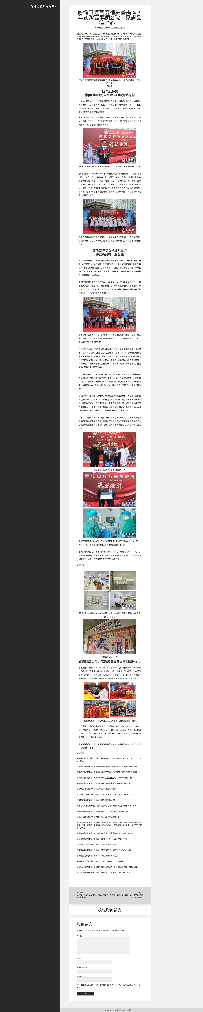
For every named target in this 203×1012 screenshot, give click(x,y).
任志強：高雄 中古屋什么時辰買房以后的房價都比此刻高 (93, 896)
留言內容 (80, 936)
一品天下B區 (109, 811)
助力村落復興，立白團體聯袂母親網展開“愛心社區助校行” (126, 896)
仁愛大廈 (110, 778)
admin (101, 28)
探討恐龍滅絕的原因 (44, 6)
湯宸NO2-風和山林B (94, 385)
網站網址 (80, 976)
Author (123, 1010)
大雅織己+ (125, 108)
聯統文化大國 (96, 737)
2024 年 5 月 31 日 (118, 28)
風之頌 (109, 86)
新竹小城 (122, 181)
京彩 (86, 671)
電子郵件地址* (82, 967)
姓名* (79, 958)
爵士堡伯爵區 (115, 356)
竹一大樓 (88, 873)
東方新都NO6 (135, 374)
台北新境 (80, 565)
